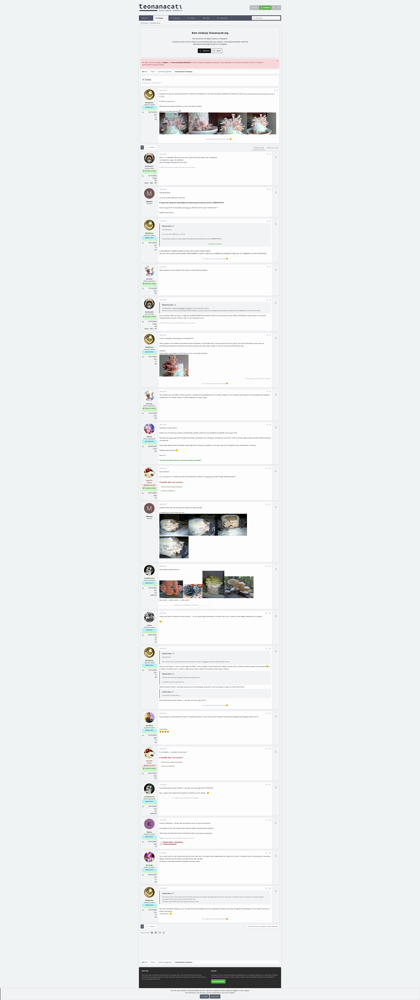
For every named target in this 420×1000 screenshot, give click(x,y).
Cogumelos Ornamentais (203, 833)
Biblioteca (177, 18)
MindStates (147, 83)
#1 (277, 90)
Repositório (224, 18)
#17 (270, 784)
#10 (270, 468)
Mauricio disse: (167, 226)
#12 (270, 566)
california (153, 595)
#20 (269, 888)
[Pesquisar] (278, 7)
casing (171, 438)
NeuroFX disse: (167, 653)
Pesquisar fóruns (155, 23)
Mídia (207, 18)
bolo (170, 94)
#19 (270, 853)
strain (231, 433)
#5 (270, 267)
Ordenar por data (259, 148)
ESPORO (181, 308)
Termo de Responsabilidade (181, 62)
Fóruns (160, 18)
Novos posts (144, 23)
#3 (270, 189)
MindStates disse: (168, 305)
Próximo (152, 147)
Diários (193, 18)
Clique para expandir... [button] (215, 244)
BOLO (188, 308)
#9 (270, 424)
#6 (270, 300)
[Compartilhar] (274, 90)
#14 (270, 648)
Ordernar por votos (272, 148)
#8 (270, 391)
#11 (270, 504)
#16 (270, 749)
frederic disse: (167, 692)
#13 (270, 613)
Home (145, 18)
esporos (188, 208)
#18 (270, 820)
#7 (270, 335)
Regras (165, 62)
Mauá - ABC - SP (151, 183)
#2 (270, 154)
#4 (270, 221)
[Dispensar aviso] (277, 61)
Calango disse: (167, 893)
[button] (151, 18)
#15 (270, 713)
